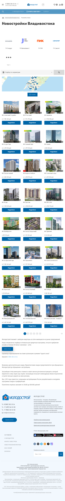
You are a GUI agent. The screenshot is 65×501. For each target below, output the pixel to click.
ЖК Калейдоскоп (6, 231)
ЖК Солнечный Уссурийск (9, 115)
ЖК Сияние (47, 144)
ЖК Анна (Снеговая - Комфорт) (53, 318)
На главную (7, 435)
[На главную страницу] (32, 4)
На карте (33, 94)
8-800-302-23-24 (13, 357)
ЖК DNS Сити (48, 202)
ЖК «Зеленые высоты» (29, 318)
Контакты (7, 451)
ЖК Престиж (26, 202)
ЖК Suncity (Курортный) (29, 231)
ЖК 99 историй (27, 115)
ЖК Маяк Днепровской (8, 318)
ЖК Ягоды (4, 202)
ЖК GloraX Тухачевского (51, 260)
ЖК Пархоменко (27, 260)
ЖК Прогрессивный (7, 173)
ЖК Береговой (6, 289)
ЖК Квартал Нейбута (29, 173)
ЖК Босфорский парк (8, 260)
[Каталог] (3, 18)
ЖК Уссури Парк (6, 144)
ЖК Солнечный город (50, 173)
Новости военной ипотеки (12, 445)
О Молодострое (9, 438)
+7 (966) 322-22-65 (9, 410)
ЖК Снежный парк (28, 144)
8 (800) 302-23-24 (11, 4)
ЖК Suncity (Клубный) (29, 289)
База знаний (8, 448)
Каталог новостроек (10, 441)
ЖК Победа (47, 289)
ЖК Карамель (48, 115)
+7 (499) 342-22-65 (9, 407)
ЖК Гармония (48, 231)
